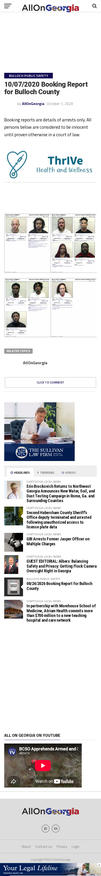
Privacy (62, 846)
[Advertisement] (50, 677)
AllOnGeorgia (33, 103)
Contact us (43, 846)
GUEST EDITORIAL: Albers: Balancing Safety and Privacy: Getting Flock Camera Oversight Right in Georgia (62, 566)
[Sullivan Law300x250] (39, 459)
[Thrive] (50, 181)
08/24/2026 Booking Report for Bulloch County (59, 586)
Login (75, 846)
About (26, 846)
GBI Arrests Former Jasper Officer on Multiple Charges (58, 541)
